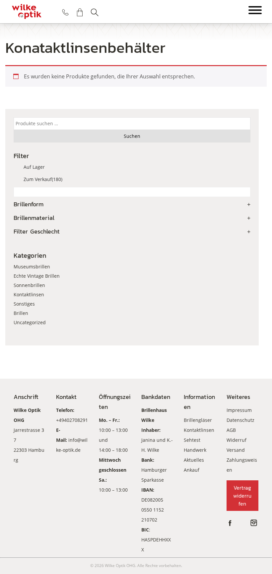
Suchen (95, 12)
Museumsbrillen (32, 266)
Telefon (65, 12)
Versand (236, 450)
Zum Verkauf (43, 179)
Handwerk (195, 450)
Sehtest (192, 440)
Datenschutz (240, 420)
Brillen (21, 313)
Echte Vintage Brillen (37, 276)
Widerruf (236, 440)
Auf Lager (34, 167)
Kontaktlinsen (29, 294)
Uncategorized (30, 322)
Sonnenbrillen (29, 285)
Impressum (239, 410)
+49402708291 (72, 420)
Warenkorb (80, 12)
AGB (231, 430)
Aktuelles (194, 460)
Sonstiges (24, 304)
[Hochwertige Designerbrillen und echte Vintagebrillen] (26, 11)
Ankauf (191, 470)
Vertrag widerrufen (242, 496)
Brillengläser (198, 420)
